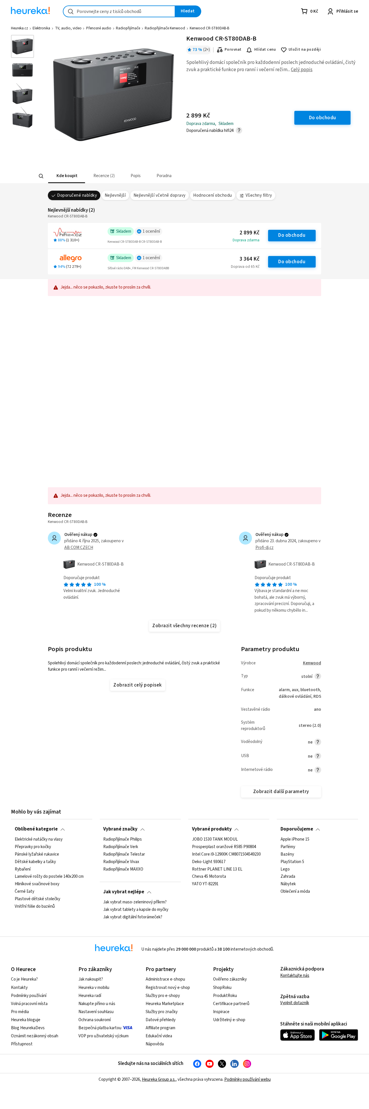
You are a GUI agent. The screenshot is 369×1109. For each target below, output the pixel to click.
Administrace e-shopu (165, 979)
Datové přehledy (161, 1020)
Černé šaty (24, 891)
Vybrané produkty (212, 829)
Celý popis (301, 69)
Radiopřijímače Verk (120, 847)
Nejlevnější (115, 195)
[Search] (41, 176)
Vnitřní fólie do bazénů (35, 906)
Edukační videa (159, 1036)
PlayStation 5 (292, 862)
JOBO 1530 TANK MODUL (215, 839)
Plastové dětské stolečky (37, 899)
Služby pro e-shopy (163, 996)
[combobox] (119, 11)
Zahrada (287, 876)
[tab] (66, 176)
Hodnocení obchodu (212, 195)
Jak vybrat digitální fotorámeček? (132, 917)
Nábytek (288, 884)
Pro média (20, 1012)
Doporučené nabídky (77, 195)
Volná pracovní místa (29, 1004)
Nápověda (155, 1044)
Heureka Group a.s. (159, 1079)
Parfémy (287, 847)
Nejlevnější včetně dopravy (159, 195)
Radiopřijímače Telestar (124, 854)
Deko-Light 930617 (208, 862)
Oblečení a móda (295, 891)
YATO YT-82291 (205, 884)
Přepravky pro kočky (33, 847)
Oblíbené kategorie (36, 829)
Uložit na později (305, 49)
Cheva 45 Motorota (209, 876)
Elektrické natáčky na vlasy (39, 839)
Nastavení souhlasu (96, 1012)
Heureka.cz (19, 28)
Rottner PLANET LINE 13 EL (217, 869)
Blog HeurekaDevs (28, 1028)
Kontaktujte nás (294, 975)
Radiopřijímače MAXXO (123, 869)
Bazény (287, 854)
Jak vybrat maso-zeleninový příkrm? (135, 902)
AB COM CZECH (78, 548)
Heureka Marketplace (165, 1004)
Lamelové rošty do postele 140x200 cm (49, 876)
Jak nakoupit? (90, 979)
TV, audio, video (68, 28)
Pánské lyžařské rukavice (37, 854)
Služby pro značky (162, 1012)
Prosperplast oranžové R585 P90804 (224, 847)
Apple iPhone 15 (294, 839)
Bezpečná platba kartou (99, 1028)
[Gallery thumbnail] (22, 46)
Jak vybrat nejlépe (123, 891)
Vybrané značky (120, 829)
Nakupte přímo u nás (96, 1004)
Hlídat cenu (265, 49)
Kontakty (19, 988)
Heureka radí (89, 996)
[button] (66, 176)
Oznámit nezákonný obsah (34, 1036)
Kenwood (312, 663)
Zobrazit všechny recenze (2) (184, 625)
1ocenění (151, 231)
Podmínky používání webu (247, 1079)
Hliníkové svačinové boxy (37, 884)
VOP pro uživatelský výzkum (103, 1036)
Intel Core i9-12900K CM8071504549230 (226, 854)
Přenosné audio (98, 28)
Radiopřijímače (128, 28)
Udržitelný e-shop (229, 1020)
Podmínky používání (28, 996)
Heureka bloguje (25, 1020)
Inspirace (221, 1012)
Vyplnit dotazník (294, 1003)
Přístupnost (22, 1044)
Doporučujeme (296, 829)
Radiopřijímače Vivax (121, 862)
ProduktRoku (225, 996)
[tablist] (146, 176)
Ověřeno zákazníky (230, 979)
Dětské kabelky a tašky (35, 862)
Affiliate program (160, 1028)
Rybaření (23, 869)
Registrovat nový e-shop (168, 988)
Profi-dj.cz (264, 548)
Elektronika (41, 28)
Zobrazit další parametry (281, 791)
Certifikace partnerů (231, 1004)
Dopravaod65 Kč (245, 266)
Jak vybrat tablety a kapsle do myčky (135, 910)
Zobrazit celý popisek (137, 685)
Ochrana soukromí (94, 1020)
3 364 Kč (249, 259)
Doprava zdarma (246, 240)
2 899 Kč (249, 233)
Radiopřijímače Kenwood (165, 28)
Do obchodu (291, 235)
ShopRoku (222, 988)
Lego (285, 869)
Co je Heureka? (24, 979)
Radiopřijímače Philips (122, 839)
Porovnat (233, 49)
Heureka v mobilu (93, 988)
